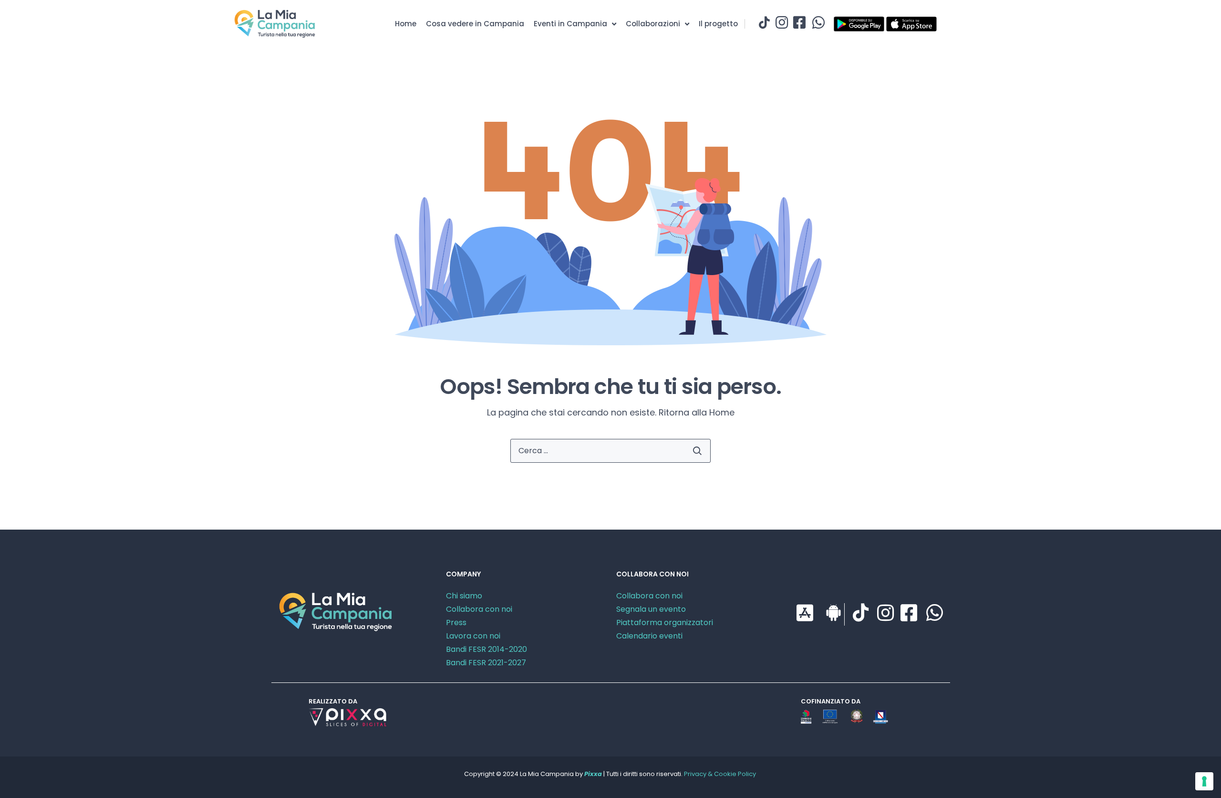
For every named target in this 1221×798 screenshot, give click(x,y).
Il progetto (718, 24)
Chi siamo (464, 595)
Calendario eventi (649, 635)
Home (405, 24)
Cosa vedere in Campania (475, 24)
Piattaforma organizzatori (664, 622)
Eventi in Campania (570, 24)
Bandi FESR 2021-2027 (486, 662)
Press (456, 622)
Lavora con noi (473, 635)
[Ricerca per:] (610, 451)
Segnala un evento (651, 609)
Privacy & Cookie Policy (720, 773)
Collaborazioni (653, 24)
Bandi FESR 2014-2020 (486, 649)
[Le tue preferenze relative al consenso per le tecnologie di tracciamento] (1204, 781)
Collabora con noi (479, 609)
